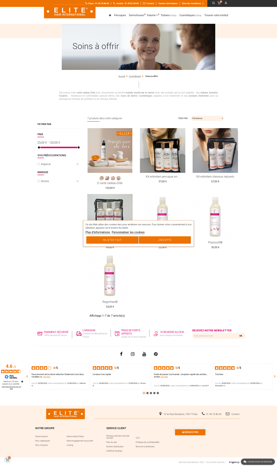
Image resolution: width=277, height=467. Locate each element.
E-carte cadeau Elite (110, 183)
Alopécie (58, 164)
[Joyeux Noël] (118, 178)
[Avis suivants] (275, 377)
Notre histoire (41, 436)
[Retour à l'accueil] (70, 11)
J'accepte (164, 239)
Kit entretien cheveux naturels (215, 176)
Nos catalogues (42, 441)
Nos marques (41, 445)
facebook (121, 354)
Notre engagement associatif (80, 441)
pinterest (156, 354)
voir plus (46, 377)
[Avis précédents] (27, 377)
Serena (58, 181)
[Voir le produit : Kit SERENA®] (110, 216)
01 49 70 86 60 (213, 414)
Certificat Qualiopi (114, 451)
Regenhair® (110, 302)
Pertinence (208, 118)
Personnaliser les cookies (128, 232)
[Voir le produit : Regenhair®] (110, 275)
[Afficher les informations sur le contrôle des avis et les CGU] (22, 381)
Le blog (70, 445)
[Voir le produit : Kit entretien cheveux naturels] (215, 150)
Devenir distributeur (168, 3)
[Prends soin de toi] (101, 178)
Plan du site (111, 442)
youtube (144, 354)
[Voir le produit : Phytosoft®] (215, 216)
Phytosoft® (215, 242)
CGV (138, 438)
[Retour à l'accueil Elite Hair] (65, 413)
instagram (133, 354)
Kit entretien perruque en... (162, 176)
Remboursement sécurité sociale (117, 437)
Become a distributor (145, 446)
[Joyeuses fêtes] (113, 178)
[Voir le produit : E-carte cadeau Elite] (110, 150)
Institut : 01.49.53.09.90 (127, 3)
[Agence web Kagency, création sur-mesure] (234, 462)
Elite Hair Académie (191, 3)
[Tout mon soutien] (107, 178)
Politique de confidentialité (147, 442)
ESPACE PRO (191, 432)
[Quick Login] (224, 3)
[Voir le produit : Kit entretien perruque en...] (162, 150)
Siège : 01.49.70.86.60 (98, 3)
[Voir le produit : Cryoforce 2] (162, 216)
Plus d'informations (98, 232)
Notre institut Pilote (75, 436)
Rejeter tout (112, 239)
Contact (150, 3)
